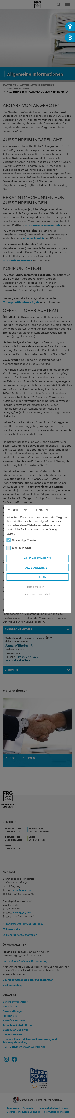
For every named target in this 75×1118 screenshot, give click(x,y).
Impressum (30, 594)
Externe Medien (21, 547)
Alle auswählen (37, 558)
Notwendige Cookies (24, 540)
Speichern (37, 577)
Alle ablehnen (37, 567)
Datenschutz (44, 594)
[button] (70, 26)
